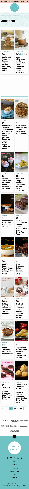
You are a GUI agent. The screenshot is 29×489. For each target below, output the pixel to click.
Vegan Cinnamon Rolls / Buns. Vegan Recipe (7, 350)
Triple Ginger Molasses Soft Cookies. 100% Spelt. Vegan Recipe (21, 129)
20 (15, 408)
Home (3, 15)
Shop (14, 474)
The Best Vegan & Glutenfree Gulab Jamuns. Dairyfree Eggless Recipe (20, 310)
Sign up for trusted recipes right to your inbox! (14, 1)
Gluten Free (5, 51)
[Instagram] (7, 458)
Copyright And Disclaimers (20, 485)
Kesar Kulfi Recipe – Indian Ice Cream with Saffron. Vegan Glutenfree (20, 184)
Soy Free (18, 120)
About (14, 478)
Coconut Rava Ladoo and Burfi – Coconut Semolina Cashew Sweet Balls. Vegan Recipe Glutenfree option (21, 393)
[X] (18, 458)
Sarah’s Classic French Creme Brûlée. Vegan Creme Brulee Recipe (7, 269)
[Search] (26, 7)
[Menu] (2, 7)
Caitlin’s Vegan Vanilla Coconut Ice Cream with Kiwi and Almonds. (7, 309)
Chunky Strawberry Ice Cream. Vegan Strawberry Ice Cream (6, 183)
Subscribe (14, 468)
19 (11, 408)
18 (6, 408)
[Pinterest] (21, 458)
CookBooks (14, 471)
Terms (11, 485)
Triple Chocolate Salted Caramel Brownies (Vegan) (20, 269)
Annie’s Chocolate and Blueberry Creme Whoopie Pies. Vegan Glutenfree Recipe (21, 227)
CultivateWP (17, 486)
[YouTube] (11, 458)
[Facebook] (14, 458)
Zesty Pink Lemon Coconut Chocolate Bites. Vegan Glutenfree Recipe (7, 393)
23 (21, 408)
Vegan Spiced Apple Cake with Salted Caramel (7, 223)
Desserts (16, 15)
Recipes (8, 15)
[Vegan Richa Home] (14, 7)
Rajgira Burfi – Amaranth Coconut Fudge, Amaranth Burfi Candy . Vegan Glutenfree (7, 64)
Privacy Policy (5, 485)
